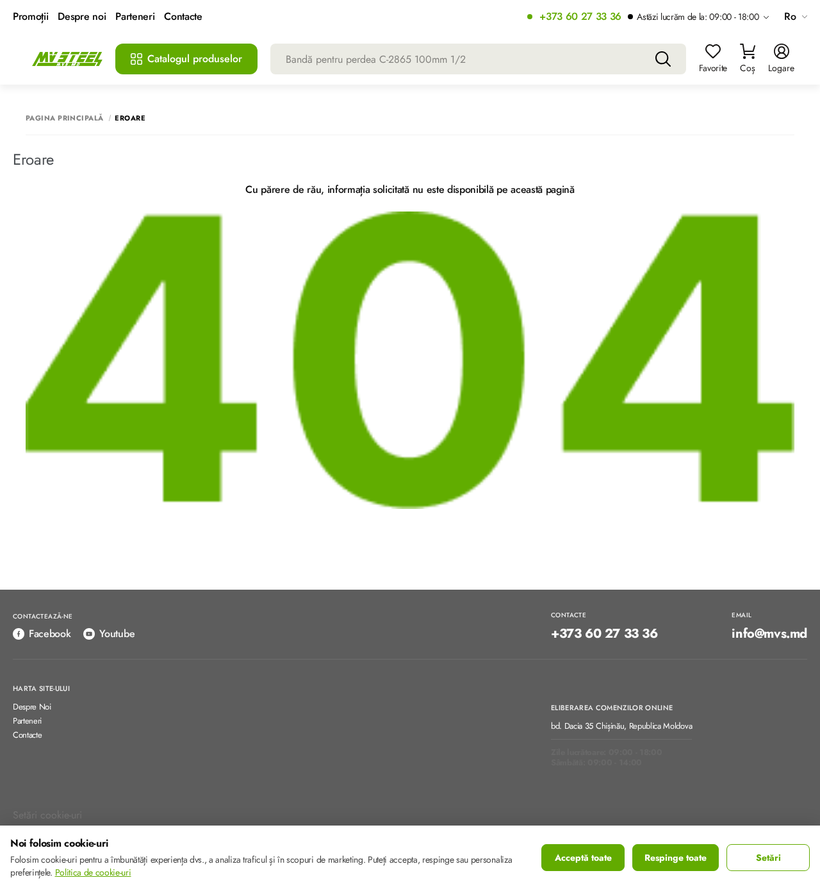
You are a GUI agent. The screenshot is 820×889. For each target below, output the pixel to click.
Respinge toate (675, 857)
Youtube (117, 633)
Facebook (49, 633)
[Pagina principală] (67, 59)
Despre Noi (32, 707)
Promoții (30, 17)
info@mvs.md (769, 634)
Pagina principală (64, 118)
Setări (768, 857)
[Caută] (663, 59)
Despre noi (82, 17)
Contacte (183, 17)
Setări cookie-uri (47, 815)
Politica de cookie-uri (93, 872)
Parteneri (134, 17)
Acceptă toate (583, 857)
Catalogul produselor (194, 58)
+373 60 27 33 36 (580, 17)
